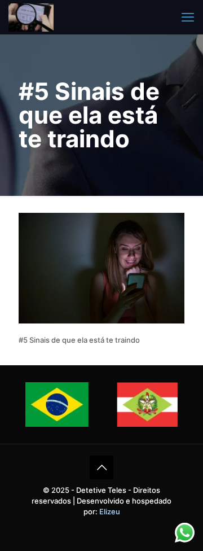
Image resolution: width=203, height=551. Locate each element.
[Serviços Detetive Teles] (31, 17)
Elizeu (109, 511)
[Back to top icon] (101, 467)
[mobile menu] (187, 17)
